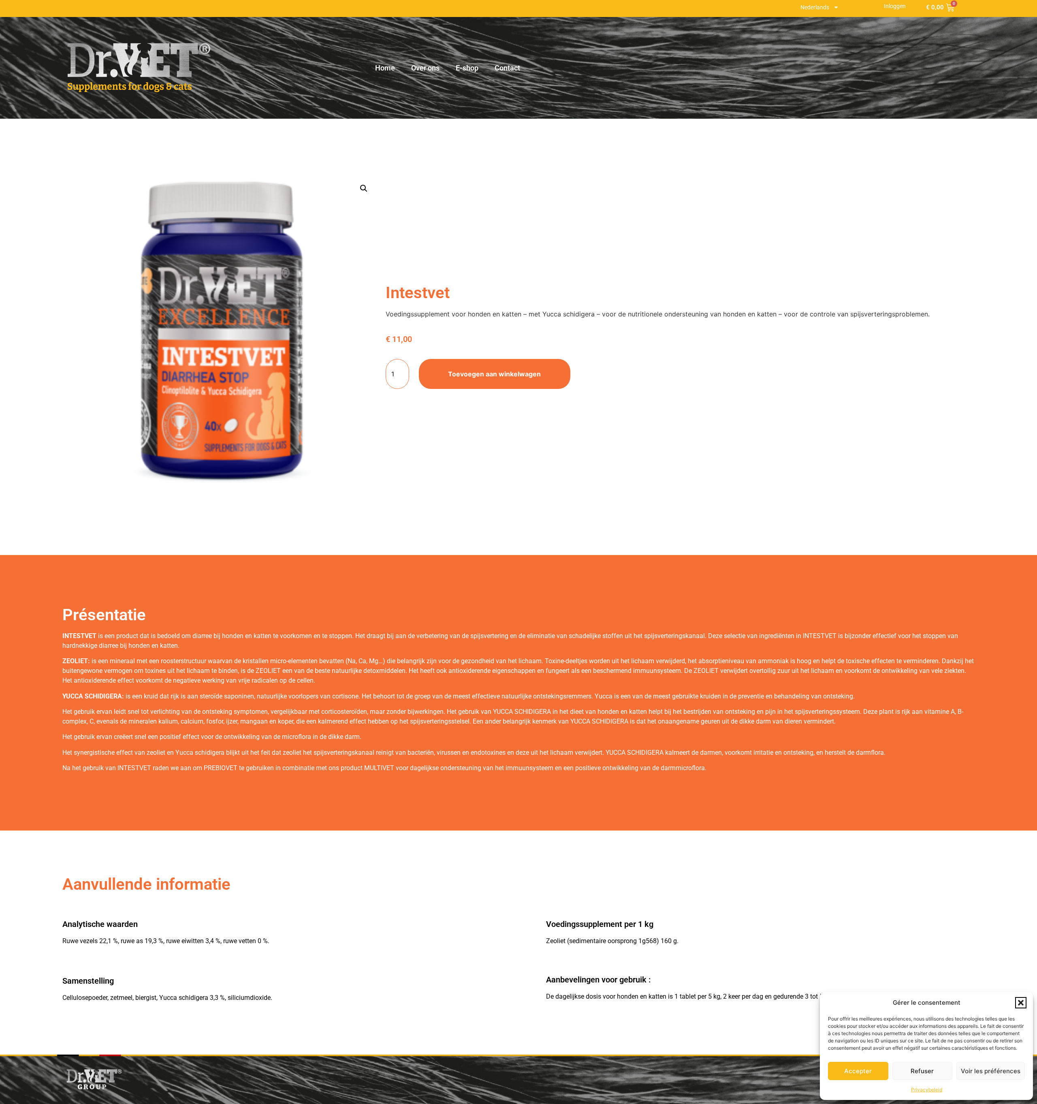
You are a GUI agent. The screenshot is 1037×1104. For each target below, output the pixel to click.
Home (385, 68)
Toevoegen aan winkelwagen (494, 374)
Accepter (858, 1071)
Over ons (425, 68)
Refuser (922, 1071)
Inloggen (895, 6)
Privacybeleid (926, 1090)
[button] (1021, 1003)
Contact (507, 68)
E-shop (467, 68)
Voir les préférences (990, 1071)
